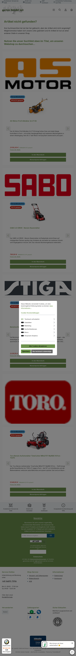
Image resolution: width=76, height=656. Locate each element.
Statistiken (28, 322)
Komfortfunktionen (31, 329)
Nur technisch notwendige (42, 351)
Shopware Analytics (31, 336)
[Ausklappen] (54, 319)
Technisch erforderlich (32, 319)
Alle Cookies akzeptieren (38, 346)
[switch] (22, 322)
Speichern (26, 351)
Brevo (26, 332)
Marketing (28, 326)
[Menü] (10, 639)
